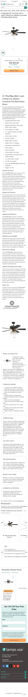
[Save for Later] (19, 59)
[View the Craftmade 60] (9, 525)
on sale (17, 553)
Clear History (15, 572)
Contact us (17, 556)
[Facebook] (3, 666)
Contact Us (25, 1)
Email (3, 619)
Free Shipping (13, 64)
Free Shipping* (14, 1)
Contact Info (5, 659)
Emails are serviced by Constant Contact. (16, 636)
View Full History (6, 572)
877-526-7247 (4, 1)
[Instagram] (10, 666)
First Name (5, 626)
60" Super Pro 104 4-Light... (9, 535)
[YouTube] (18, 666)
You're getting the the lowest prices (13, 550)
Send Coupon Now (14, 640)
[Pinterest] (14, 666)
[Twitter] (7, 666)
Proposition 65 (20, 501)
